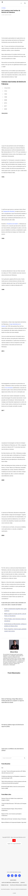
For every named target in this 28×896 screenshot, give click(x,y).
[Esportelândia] (9, 3)
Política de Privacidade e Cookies (18, 885)
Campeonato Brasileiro (9, 211)
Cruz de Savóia (9, 387)
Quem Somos (13, 880)
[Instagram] (16, 875)
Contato (23, 882)
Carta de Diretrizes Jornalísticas (10, 882)
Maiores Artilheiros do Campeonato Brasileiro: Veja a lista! (13, 822)
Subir (14, 893)
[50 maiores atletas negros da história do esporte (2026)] (14, 713)
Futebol (3, 8)
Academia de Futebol (12, 223)
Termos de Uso (4, 885)
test (2, 767)
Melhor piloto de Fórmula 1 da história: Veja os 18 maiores (13, 818)
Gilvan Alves (14, 652)
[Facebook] (8, 875)
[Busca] (24, 3)
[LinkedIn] (19, 875)
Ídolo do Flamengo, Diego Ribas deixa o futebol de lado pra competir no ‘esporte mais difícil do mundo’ (12, 700)
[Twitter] (12, 875)
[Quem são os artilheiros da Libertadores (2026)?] (14, 737)
